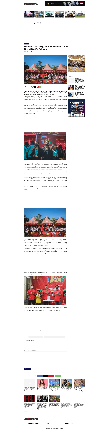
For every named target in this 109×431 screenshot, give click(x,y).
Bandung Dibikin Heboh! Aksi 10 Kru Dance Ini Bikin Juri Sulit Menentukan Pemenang (54, 404)
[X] (35, 87)
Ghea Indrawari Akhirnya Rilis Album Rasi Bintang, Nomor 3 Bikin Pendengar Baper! (42, 388)
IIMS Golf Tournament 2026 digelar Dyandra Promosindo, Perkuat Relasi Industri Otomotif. (79, 20)
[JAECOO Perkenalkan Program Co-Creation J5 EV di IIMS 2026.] (49, 14)
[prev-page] (25, 412)
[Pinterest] (38, 87)
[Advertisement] (54, 34)
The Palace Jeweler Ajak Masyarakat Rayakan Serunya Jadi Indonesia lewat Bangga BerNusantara (76, 73)
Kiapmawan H (29, 51)
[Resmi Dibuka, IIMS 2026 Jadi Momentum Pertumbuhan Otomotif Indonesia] (70, 14)
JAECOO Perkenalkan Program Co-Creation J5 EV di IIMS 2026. (49, 20)
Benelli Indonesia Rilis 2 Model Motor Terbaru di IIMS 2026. (59, 20)
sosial (45, 107)
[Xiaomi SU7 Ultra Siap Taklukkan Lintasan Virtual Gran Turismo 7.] (29, 14)
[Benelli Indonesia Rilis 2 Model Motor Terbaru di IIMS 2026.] (59, 14)
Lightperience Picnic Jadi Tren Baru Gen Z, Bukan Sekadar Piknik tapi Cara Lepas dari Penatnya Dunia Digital (54, 389)
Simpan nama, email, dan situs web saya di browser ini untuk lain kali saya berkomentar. (39, 366)
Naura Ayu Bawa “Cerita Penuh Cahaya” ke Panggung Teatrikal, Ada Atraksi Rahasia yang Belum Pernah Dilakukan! (80, 87)
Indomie (35, 97)
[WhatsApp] (40, 87)
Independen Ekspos (74, 425)
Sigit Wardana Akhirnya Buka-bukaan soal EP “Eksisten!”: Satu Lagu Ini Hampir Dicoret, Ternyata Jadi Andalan (79, 94)
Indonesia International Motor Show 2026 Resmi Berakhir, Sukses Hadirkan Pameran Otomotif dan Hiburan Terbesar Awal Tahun (38, 21)
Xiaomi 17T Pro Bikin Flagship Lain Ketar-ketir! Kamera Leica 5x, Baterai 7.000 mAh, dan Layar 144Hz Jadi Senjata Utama (66, 389)
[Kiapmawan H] (25, 51)
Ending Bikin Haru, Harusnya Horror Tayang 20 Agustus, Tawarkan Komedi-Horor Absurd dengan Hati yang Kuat (80, 80)
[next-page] (26, 412)
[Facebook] (32, 87)
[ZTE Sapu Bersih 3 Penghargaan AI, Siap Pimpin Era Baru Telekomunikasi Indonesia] (79, 398)
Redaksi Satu (67, 425)
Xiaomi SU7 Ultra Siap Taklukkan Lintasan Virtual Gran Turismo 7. (28, 20)
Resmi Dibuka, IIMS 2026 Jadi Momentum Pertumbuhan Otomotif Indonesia (69, 20)
